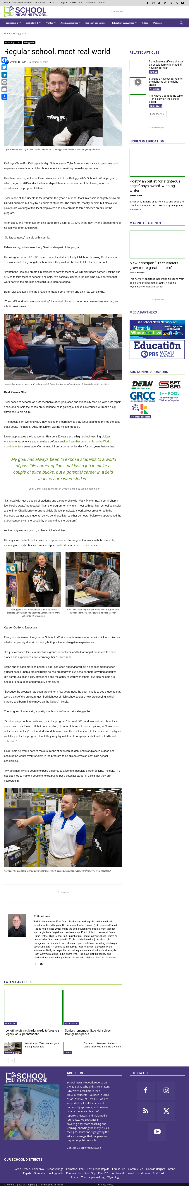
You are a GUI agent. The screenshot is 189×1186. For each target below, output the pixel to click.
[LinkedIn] (4, 74)
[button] (181, 22)
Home (7, 33)
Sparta (68, 1052)
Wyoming (9, 1052)
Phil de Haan (19, 62)
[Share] (4, 96)
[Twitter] (4, 67)
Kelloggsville (19, 33)
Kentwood (118, 1173)
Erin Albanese (137, 272)
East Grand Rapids (98, 1169)
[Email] (4, 89)
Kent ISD (154, 72)
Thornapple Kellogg (93, 1177)
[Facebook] (4, 60)
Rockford (158, 1173)
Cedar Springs (55, 1169)
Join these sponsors (140, 416)
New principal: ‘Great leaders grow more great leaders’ (154, 265)
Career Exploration (13, 42)
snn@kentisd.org (91, 1147)
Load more (156, 113)
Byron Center (71, 1023)
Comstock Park (75, 1169)
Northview (144, 1173)
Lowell (131, 1173)
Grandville (10, 1023)
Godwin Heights (156, 1169)
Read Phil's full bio (106, 957)
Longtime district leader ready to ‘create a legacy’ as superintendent (32, 1032)
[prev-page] (6, 1060)
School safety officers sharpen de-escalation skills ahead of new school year (166, 64)
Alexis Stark (136, 195)
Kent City (90, 1173)
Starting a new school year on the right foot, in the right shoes (166, 81)
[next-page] (12, 1060)
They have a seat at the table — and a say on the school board (166, 98)
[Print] (4, 82)
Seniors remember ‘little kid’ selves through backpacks (88, 1032)
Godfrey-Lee (136, 1169)
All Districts (155, 89)
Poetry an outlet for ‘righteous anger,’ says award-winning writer (155, 186)
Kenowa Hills (74, 1173)
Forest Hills (119, 1169)
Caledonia (38, 1169)
